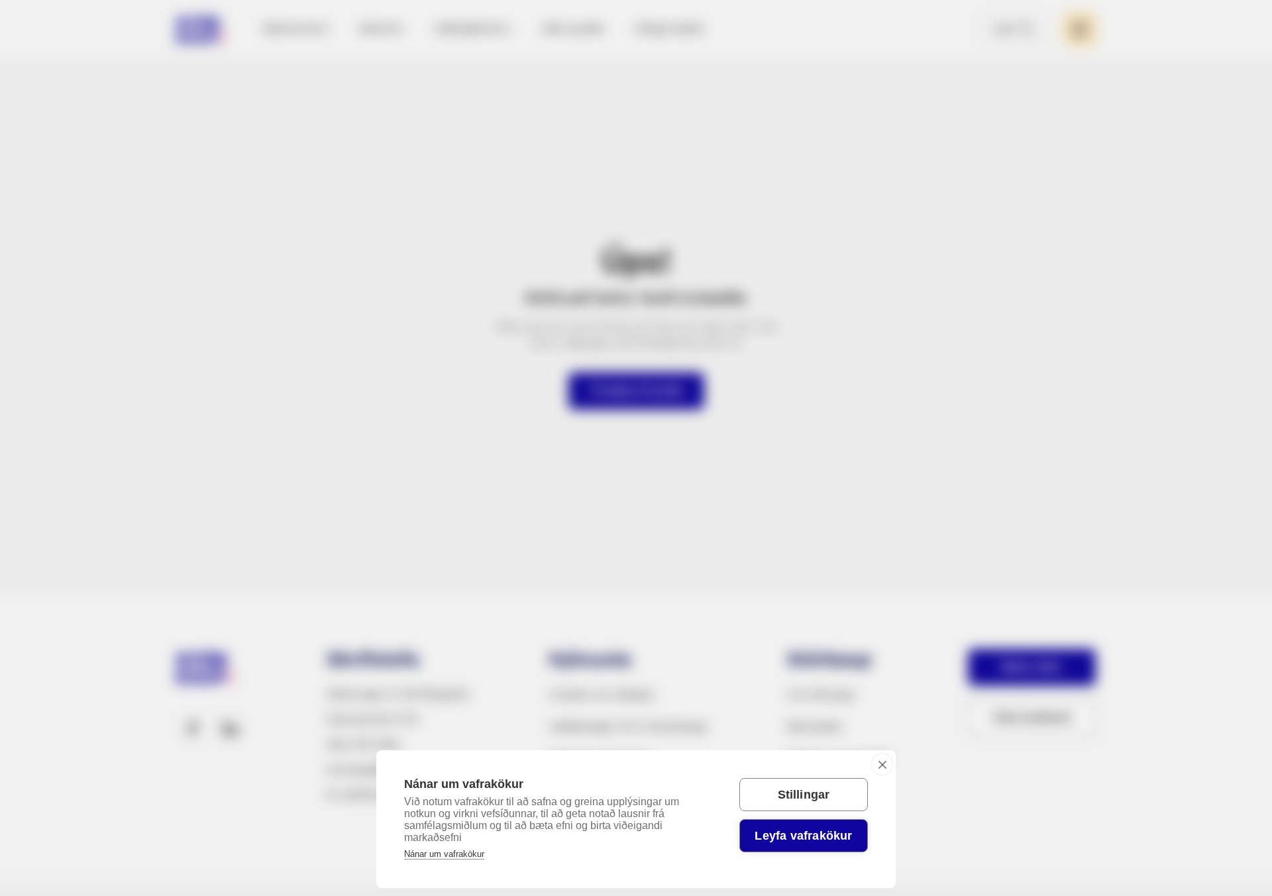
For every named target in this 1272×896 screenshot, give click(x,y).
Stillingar (804, 794)
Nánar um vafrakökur (444, 854)
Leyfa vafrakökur (803, 835)
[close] (882, 764)
